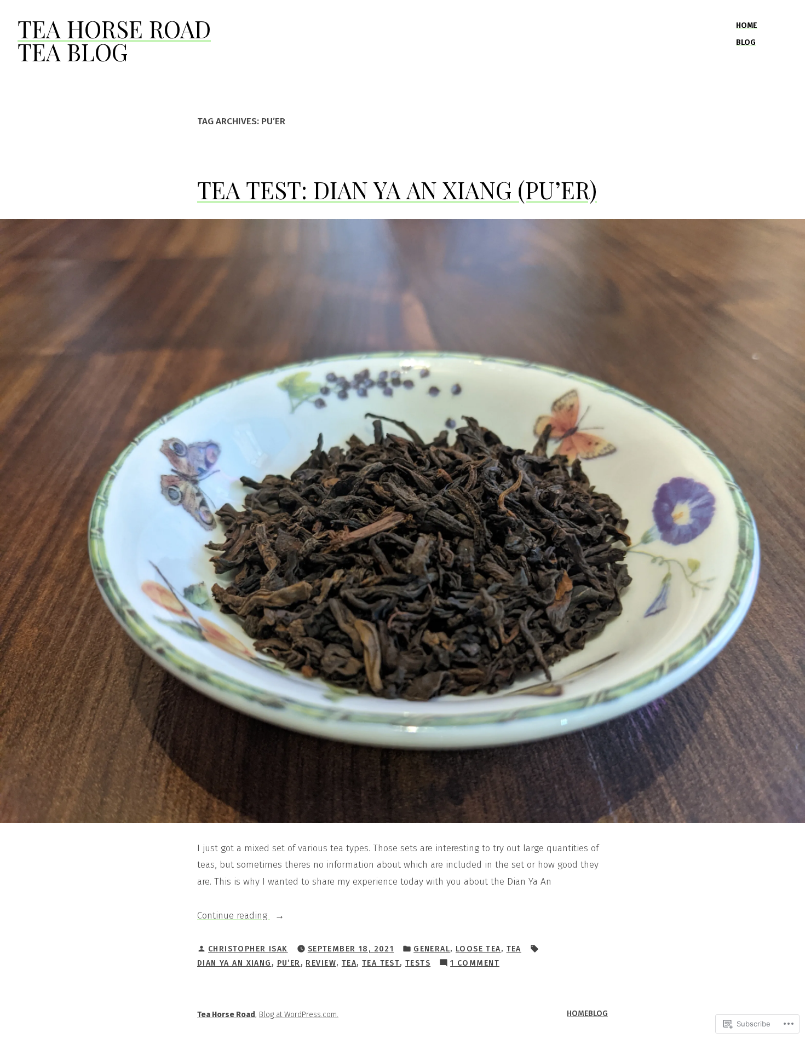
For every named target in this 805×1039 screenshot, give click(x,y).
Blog (746, 42)
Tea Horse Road (114, 28)
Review (321, 963)
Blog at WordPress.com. (298, 1014)
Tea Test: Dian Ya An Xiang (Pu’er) (397, 189)
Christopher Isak (248, 949)
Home (746, 25)
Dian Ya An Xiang (234, 963)
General (431, 949)
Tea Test (381, 963)
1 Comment (474, 964)
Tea (514, 949)
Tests (417, 963)
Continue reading (233, 916)
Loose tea (478, 949)
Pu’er (289, 963)
